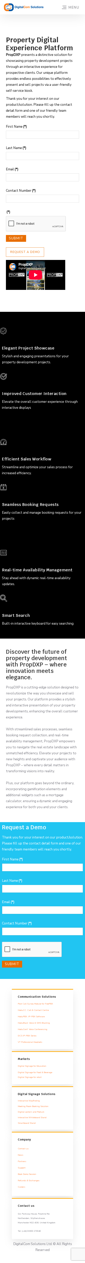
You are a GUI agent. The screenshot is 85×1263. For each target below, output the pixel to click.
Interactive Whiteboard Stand (32, 1117)
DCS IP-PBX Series (27, 1035)
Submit (16, 238)
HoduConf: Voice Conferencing (32, 1029)
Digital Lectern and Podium (31, 1111)
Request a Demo (25, 252)
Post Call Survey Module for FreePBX (35, 1003)
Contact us (23, 1148)
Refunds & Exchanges (28, 1180)
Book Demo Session (27, 1174)
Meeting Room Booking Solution (33, 1106)
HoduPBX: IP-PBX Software (31, 1016)
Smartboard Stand (27, 1123)
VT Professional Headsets (30, 1042)
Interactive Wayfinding (29, 1100)
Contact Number (21, 190)
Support (22, 1167)
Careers (21, 1186)
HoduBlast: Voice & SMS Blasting (34, 1022)
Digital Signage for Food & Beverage (35, 1072)
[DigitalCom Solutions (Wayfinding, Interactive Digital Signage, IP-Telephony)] (23, 7)
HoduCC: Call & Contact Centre (33, 1010)
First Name (16, 126)
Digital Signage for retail (30, 1077)
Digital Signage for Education (32, 1066)
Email (12, 169)
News (20, 1154)
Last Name (16, 148)
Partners (22, 1161)
